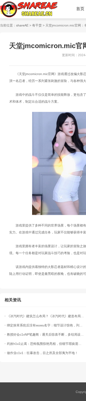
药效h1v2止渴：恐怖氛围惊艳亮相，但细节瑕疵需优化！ (45, 344)
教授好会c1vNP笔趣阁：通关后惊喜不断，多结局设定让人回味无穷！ (45, 334)
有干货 (37, 25)
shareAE (22, 25)
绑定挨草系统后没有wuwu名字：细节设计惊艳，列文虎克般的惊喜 (45, 325)
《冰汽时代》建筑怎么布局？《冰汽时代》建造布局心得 (45, 316)
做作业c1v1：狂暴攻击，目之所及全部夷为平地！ (42, 353)
